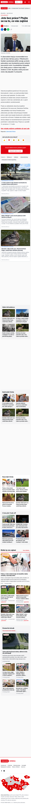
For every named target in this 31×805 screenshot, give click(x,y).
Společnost (10, 13)
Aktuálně (4, 8)
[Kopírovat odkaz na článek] (11, 29)
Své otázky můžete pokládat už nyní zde (15, 128)
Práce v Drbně (16, 767)
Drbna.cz (9, 157)
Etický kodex (17, 765)
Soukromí (3, 765)
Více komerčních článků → (10, 630)
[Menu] (29, 2)
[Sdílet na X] (5, 29)
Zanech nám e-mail (15, 151)
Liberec (16, 157)
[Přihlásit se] (25, 2)
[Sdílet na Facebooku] (2, 29)
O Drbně (10, 765)
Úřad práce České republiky (9, 159)
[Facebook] (1, 771)
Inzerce (23, 767)
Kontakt (24, 765)
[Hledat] (21, 2)
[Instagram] (4, 771)
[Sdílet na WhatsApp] (8, 29)
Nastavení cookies (6, 767)
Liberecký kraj (24, 157)
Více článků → (26, 550)
